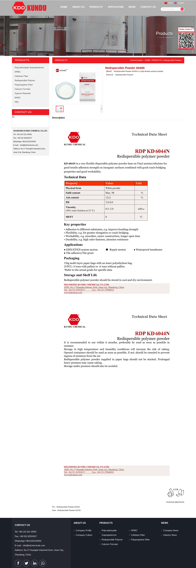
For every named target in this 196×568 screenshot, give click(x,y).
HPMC (18, 72)
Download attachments (175, 502)
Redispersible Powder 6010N (69, 510)
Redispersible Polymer (25, 80)
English (181, 3)
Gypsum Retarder (23, 93)
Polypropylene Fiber (24, 85)
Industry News (170, 535)
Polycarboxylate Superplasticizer (29, 67)
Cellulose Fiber (21, 76)
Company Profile (83, 530)
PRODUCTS (157, 60)
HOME (147, 60)
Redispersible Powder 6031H (68, 507)
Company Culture (84, 535)
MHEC (18, 97)
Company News (170, 530)
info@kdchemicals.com (29, 145)
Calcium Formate (22, 89)
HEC (17, 102)
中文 (170, 3)
